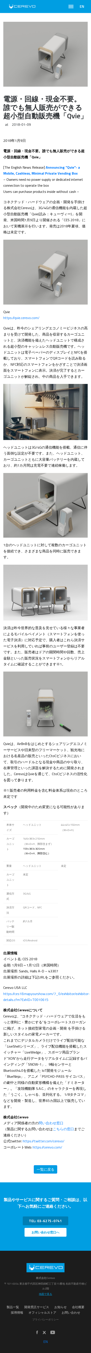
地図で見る (45, 1294)
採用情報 (17, 1312)
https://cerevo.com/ (47, 1147)
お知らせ (60, 1307)
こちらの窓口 (63, 1129)
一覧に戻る (45, 1169)
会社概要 (78, 1307)
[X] (44, 1332)
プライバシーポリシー (45, 1319)
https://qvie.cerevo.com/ (21, 317)
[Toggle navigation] (71, 6)
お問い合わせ (71, 1312)
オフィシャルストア (42, 1312)
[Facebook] (37, 1332)
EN (82, 6)
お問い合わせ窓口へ (45, 1232)
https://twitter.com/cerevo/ (43, 1141)
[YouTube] (52, 1332)
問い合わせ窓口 (51, 1123)
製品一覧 (13, 1307)
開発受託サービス (36, 1307)
